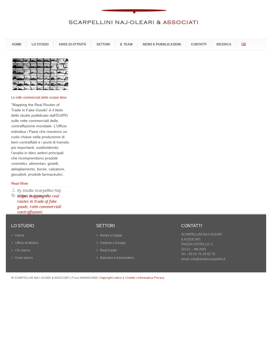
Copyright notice (110, 277)
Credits (130, 277)
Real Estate (108, 250)
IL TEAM (126, 44)
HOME (17, 44)
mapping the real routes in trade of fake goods (38, 201)
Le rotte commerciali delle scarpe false (39, 97)
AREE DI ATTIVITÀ (72, 44)
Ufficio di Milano (26, 243)
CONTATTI (198, 44)
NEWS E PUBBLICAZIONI (162, 44)
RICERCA (223, 44)
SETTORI (103, 44)
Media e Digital (111, 235)
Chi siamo (22, 250)
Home (19, 235)
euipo (22, 196)
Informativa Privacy (151, 277)
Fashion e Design (113, 243)
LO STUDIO (40, 44)
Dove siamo (24, 258)
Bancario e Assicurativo (117, 258)
